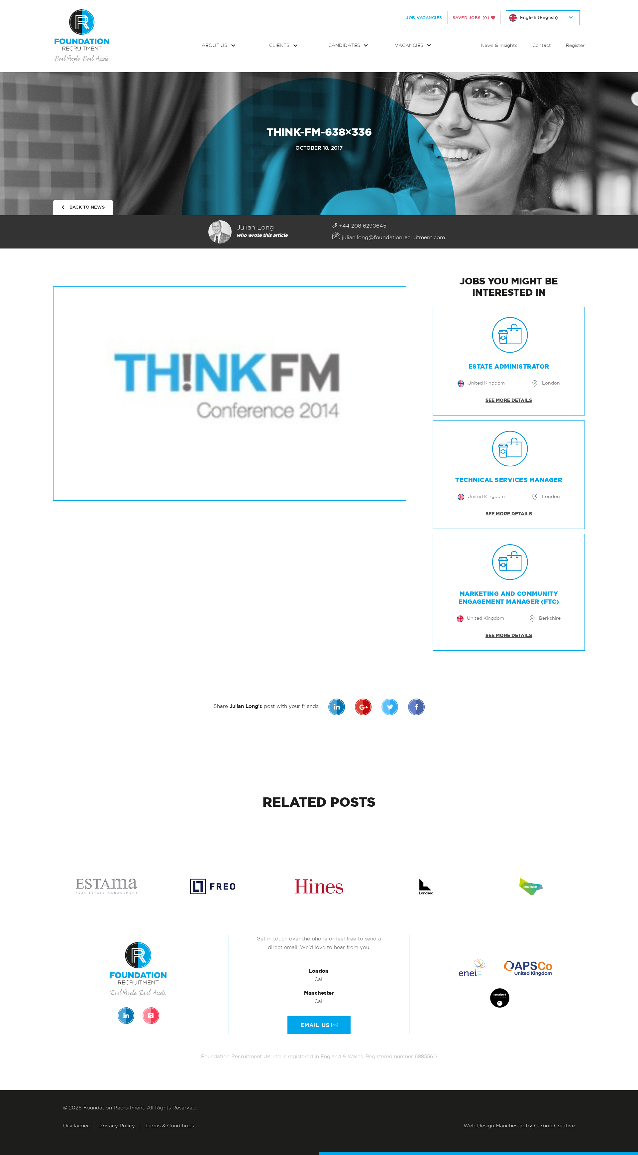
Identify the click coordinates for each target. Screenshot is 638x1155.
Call (319, 979)
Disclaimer (76, 1126)
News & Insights (499, 45)
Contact (541, 45)
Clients (280, 45)
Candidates (345, 45)
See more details (508, 400)
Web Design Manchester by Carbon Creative (519, 1126)
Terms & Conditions (169, 1126)
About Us (215, 45)
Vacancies (410, 45)
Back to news (87, 207)
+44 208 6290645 (361, 226)
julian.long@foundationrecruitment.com (392, 238)
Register (575, 45)
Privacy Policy (117, 1126)
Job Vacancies (424, 18)
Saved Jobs (471, 18)
